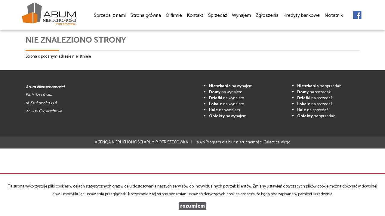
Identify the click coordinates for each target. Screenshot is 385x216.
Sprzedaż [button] (217, 15)
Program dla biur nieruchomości (234, 142)
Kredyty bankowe (301, 15)
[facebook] (357, 11)
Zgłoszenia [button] (267, 15)
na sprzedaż (319, 86)
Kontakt (195, 15)
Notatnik (334, 15)
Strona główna (146, 15)
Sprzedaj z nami (110, 15)
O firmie (174, 15)
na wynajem (231, 86)
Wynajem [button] (241, 15)
